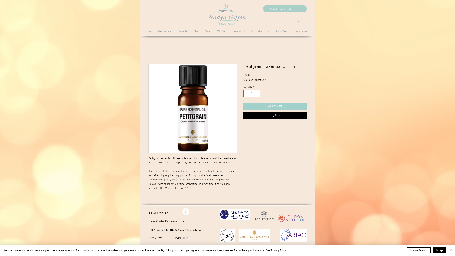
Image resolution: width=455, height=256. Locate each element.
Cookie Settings (419, 250)
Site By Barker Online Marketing (185, 230)
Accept (439, 250)
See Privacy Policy (276, 250)
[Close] (451, 250)
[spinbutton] (251, 93)
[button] (183, 31)
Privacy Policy (155, 237)
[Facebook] (185, 211)
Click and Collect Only (254, 80)
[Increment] (257, 93)
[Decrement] (246, 93)
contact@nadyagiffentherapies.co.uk (166, 221)
